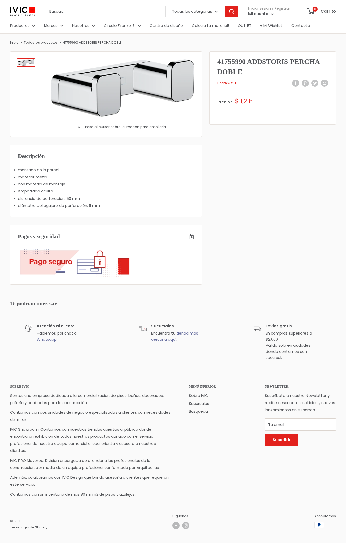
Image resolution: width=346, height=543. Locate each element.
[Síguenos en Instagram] (185, 525)
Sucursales (199, 403)
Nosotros (80, 25)
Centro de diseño (166, 25)
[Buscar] (231, 11)
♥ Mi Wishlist (271, 25)
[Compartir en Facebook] (295, 83)
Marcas (51, 25)
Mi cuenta (259, 14)
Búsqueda (198, 411)
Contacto (300, 25)
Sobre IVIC (198, 395)
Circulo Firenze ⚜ (119, 25)
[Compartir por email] (324, 83)
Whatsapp (47, 339)
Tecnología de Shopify (28, 527)
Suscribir (281, 439)
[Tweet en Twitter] (314, 83)
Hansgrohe (227, 83)
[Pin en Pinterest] (305, 83)
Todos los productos (41, 42)
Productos (20, 25)
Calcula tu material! (210, 25)
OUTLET (244, 25)
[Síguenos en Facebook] (176, 525)
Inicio (14, 42)
